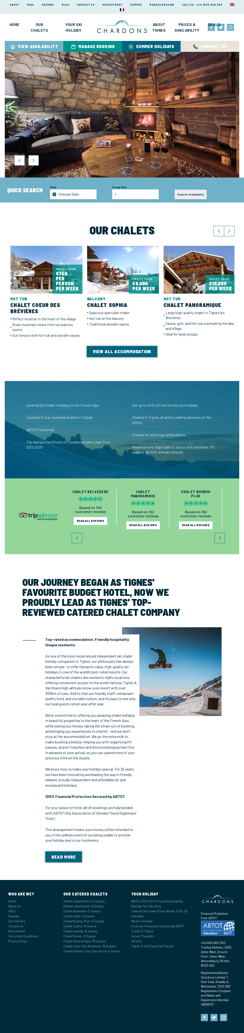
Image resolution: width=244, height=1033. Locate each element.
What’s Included (141, 921)
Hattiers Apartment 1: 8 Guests (83, 906)
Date (53, 187)
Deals (214, 24)
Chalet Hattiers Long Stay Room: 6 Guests (91, 951)
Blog (65, 4)
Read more (63, 857)
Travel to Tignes (142, 931)
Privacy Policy (17, 941)
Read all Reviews (90, 525)
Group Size (119, 187)
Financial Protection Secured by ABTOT (157, 926)
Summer (136, 4)
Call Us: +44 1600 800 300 (202, 4)
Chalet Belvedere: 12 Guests (82, 911)
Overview (137, 916)
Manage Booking (161, 4)
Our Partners (16, 921)
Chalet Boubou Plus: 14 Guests (83, 921)
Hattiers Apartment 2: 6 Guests (84, 901)
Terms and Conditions (23, 936)
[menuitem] (232, 4)
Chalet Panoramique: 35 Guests (84, 941)
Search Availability (190, 194)
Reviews (48, 4)
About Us (14, 906)
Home (15, 24)
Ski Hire (136, 941)
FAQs (30, 4)
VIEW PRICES (42, 140)
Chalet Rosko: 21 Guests (79, 936)
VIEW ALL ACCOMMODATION (122, 351)
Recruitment (112, 4)
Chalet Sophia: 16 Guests (80, 926)
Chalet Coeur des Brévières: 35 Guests (89, 946)
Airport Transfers (142, 936)
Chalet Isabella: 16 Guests (80, 931)
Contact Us (86, 4)
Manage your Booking (146, 906)
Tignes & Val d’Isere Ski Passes (152, 946)
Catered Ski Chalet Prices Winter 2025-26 (159, 911)
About (15, 4)
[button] (19, 160)
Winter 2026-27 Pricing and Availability (157, 901)
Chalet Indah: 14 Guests (78, 916)
